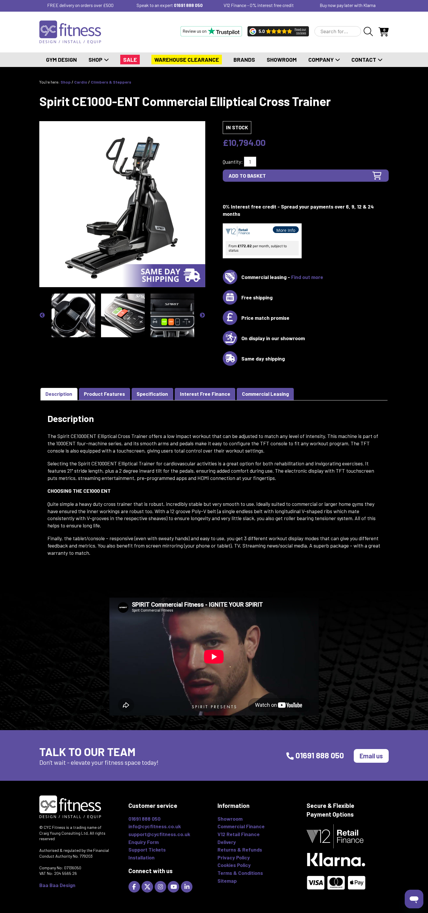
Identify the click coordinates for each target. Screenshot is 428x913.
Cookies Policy (234, 865)
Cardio (80, 82)
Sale (130, 59)
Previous (42, 315)
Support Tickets (147, 849)
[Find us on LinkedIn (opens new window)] (187, 886)
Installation (141, 857)
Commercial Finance (241, 826)
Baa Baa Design (57, 885)
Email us (371, 756)
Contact (364, 59)
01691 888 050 (188, 5)
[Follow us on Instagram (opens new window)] (161, 886)
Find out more (307, 277)
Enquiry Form (143, 842)
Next (202, 315)
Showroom (282, 59)
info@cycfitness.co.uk (154, 826)
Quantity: (233, 161)
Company (321, 59)
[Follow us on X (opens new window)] (148, 886)
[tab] (58, 394)
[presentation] (58, 394)
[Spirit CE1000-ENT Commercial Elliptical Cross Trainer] (122, 203)
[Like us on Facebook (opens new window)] (135, 886)
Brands (244, 59)
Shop (96, 59)
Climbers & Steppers (111, 82)
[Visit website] (211, 31)
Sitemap (227, 880)
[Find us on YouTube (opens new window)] (174, 886)
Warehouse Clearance (186, 59)
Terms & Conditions (240, 873)
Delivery (226, 842)
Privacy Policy (233, 857)
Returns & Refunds (239, 849)
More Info (285, 230)
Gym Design (61, 59)
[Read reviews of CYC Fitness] (278, 31)
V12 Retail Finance (238, 834)
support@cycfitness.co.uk (159, 834)
